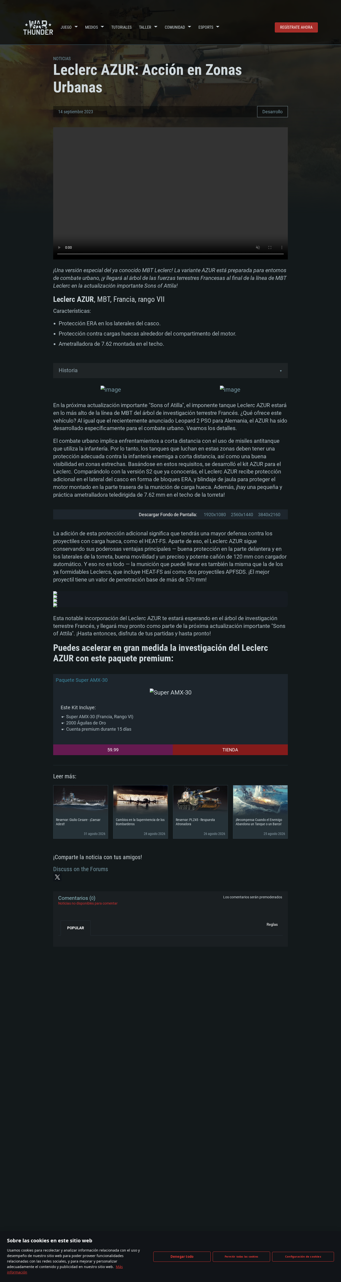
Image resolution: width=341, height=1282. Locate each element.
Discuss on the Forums (80, 869)
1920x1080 (215, 514)
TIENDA (230, 749)
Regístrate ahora (296, 27)
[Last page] (66, 939)
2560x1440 (242, 514)
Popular (75, 928)
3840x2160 (269, 514)
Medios (91, 27)
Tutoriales (121, 27)
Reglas (272, 924)
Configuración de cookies (303, 1256)
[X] (57, 877)
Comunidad (175, 27)
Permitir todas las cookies (241, 1256)
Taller (145, 27)
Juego (66, 27)
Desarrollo (272, 111)
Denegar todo (181, 1256)
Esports (205, 27)
